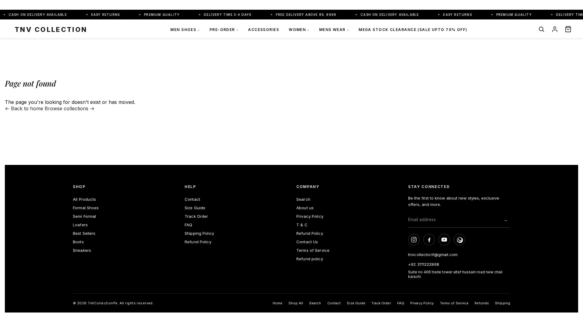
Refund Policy (198, 241)
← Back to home (24, 108)
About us (305, 207)
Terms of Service (312, 250)
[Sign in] (555, 29)
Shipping (502, 303)
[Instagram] (414, 239)
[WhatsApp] (459, 239)
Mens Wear (334, 29)
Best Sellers (84, 233)
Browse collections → (69, 108)
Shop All (295, 303)
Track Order (196, 216)
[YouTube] (444, 239)
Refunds (482, 303)
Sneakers (82, 250)
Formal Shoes (86, 207)
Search (303, 199)
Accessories (263, 29)
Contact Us (307, 241)
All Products (84, 199)
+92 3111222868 (423, 264)
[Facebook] (429, 239)
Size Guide (195, 207)
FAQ (188, 224)
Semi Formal (84, 216)
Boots (78, 241)
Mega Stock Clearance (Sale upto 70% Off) (413, 29)
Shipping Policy (199, 233)
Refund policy (309, 258)
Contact (192, 199)
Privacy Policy (309, 216)
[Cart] (568, 29)
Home (277, 303)
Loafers (80, 224)
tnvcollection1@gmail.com (433, 254)
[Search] (541, 29)
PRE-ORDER (224, 29)
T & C (302, 224)
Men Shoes (184, 29)
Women (299, 29)
